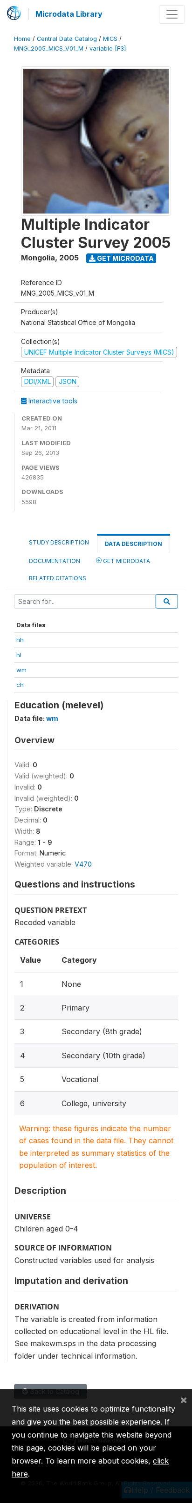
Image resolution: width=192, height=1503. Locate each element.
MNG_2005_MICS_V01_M (48, 48)
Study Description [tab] (59, 542)
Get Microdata (125, 258)
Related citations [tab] (57, 578)
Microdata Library (69, 14)
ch (20, 684)
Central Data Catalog (67, 38)
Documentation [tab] (54, 560)
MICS (110, 38)
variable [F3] (107, 48)
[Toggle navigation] (172, 14)
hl (18, 655)
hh (20, 639)
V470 (83, 864)
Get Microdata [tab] (126, 560)
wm (21, 670)
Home (22, 38)
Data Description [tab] (133, 543)
